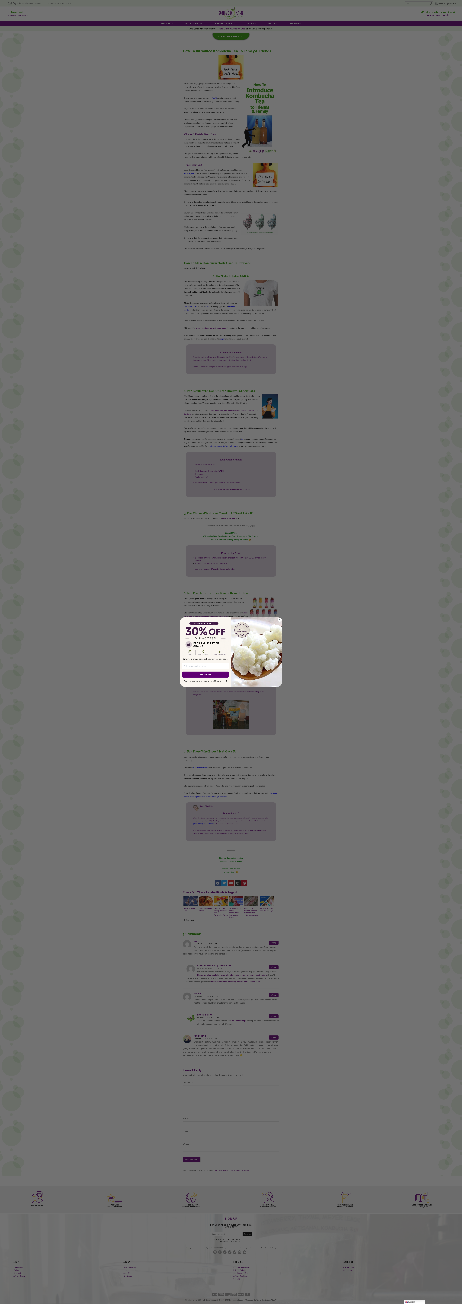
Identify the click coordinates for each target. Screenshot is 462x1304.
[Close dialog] (279, 619)
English (411, 1302)
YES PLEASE (205, 674)
